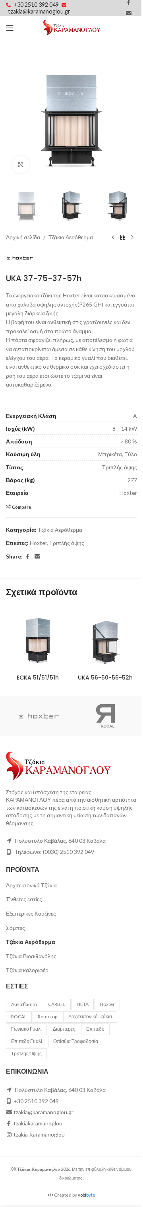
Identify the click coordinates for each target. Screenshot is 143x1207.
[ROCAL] (104, 716)
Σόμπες (15, 927)
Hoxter (38, 542)
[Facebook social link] (27, 556)
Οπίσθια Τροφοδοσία (75, 1041)
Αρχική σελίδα (23, 237)
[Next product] (132, 237)
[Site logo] (72, 27)
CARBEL (57, 1004)
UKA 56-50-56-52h (105, 678)
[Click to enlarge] (21, 165)
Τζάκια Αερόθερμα (70, 237)
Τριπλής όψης (66, 542)
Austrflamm (24, 1004)
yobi (86, 1194)
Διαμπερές (64, 1029)
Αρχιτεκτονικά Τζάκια (31, 885)
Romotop (47, 1017)
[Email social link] (129, 13)
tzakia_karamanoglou (39, 1134)
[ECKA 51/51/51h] (38, 638)
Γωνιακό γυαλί (26, 1029)
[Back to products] (123, 237)
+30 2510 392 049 (37, 4)
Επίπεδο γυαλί (26, 1041)
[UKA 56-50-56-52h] (105, 638)
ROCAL (19, 1017)
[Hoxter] (39, 716)
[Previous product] (113, 237)
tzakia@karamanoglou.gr (39, 11)
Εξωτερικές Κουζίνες (31, 913)
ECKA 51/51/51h (38, 678)
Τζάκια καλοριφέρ (27, 970)
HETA (83, 1004)
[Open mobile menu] (10, 28)
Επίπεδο (95, 1029)
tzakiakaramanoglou (38, 1123)
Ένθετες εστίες (24, 899)
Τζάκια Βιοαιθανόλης (31, 956)
